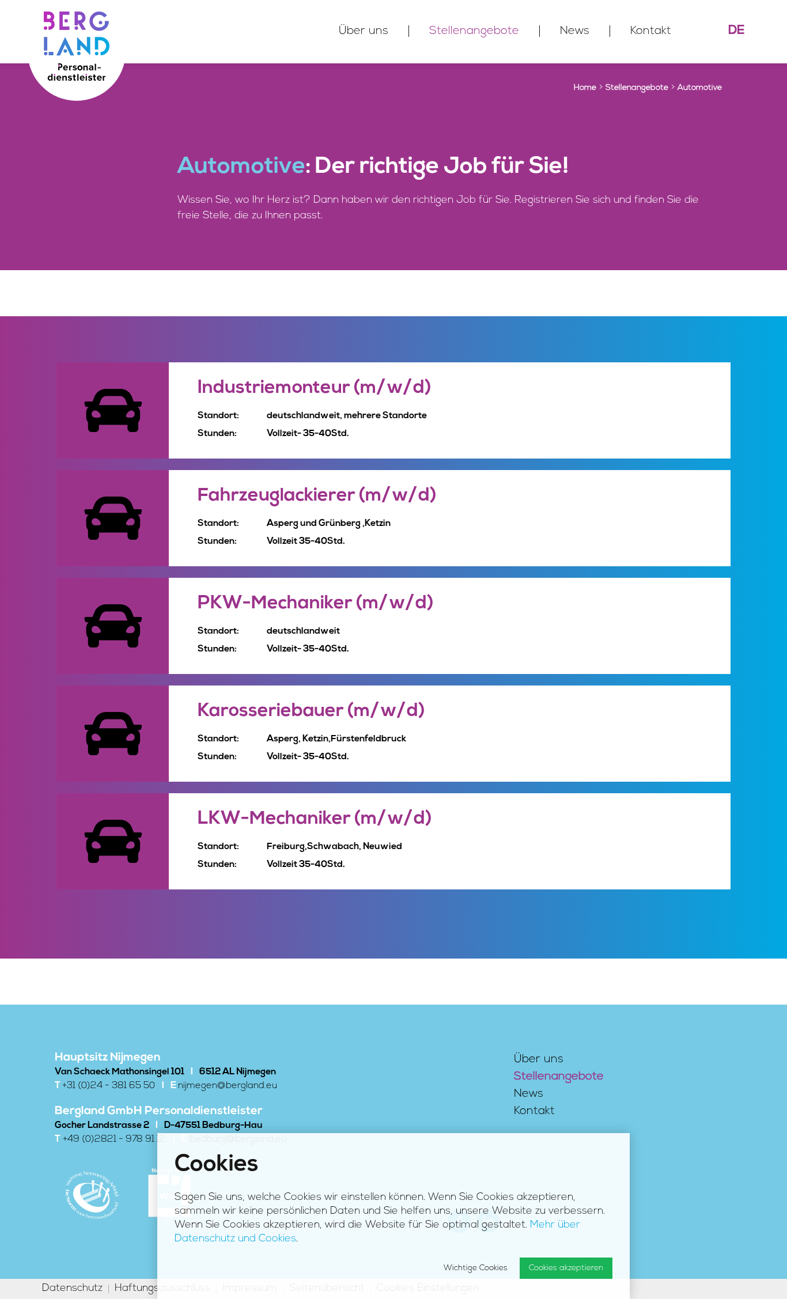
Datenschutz (72, 1289)
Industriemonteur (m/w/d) (314, 388)
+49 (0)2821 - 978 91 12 (114, 1139)
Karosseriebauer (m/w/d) (311, 711)
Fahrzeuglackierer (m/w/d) (317, 496)
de (736, 30)
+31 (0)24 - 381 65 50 (108, 1085)
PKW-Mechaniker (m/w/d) (315, 603)
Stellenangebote (474, 31)
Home (585, 88)
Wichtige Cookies (476, 1268)
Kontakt (650, 31)
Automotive (700, 88)
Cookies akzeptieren (566, 1268)
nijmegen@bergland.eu (227, 1085)
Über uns (363, 31)
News (574, 31)
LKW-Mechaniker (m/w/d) (315, 819)
